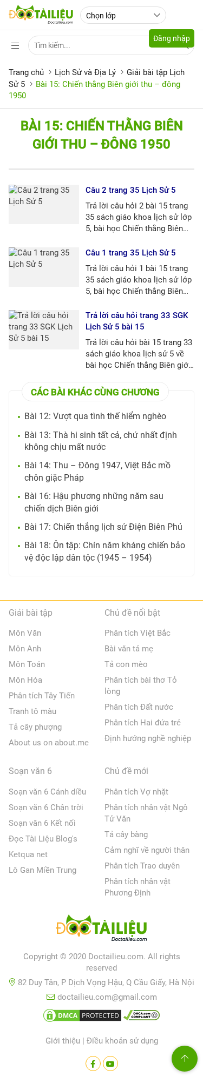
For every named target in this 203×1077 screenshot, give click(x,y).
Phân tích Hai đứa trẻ (142, 723)
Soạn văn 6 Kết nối (42, 823)
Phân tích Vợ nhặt (136, 792)
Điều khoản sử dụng (122, 1041)
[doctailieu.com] (101, 930)
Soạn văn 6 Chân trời (46, 807)
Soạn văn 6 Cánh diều (47, 792)
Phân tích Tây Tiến (42, 696)
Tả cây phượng (35, 727)
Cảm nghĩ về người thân (146, 850)
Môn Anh (25, 649)
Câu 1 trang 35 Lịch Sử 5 (131, 253)
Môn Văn (25, 633)
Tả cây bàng (126, 834)
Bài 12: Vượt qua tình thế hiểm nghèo (95, 416)
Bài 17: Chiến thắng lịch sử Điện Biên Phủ (103, 527)
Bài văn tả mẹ (128, 649)
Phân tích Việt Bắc (137, 633)
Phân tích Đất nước (138, 707)
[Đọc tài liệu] (93, 1063)
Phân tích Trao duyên (142, 866)
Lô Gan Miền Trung (42, 870)
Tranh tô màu (32, 711)
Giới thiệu (62, 1041)
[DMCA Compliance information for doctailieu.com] (141, 1017)
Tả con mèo (126, 664)
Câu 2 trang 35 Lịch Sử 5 (131, 190)
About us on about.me (49, 743)
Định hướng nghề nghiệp (147, 738)
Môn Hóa (25, 680)
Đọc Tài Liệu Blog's (43, 839)
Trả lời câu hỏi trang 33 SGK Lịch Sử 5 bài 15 (137, 321)
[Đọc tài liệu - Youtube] (110, 1063)
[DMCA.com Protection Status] (82, 1017)
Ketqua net (28, 854)
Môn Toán (27, 664)
